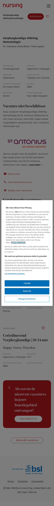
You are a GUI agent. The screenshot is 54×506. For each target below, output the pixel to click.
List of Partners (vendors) (15, 274)
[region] (27, 253)
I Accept (27, 283)
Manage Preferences (27, 299)
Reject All (27, 291)
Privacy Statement (18, 243)
